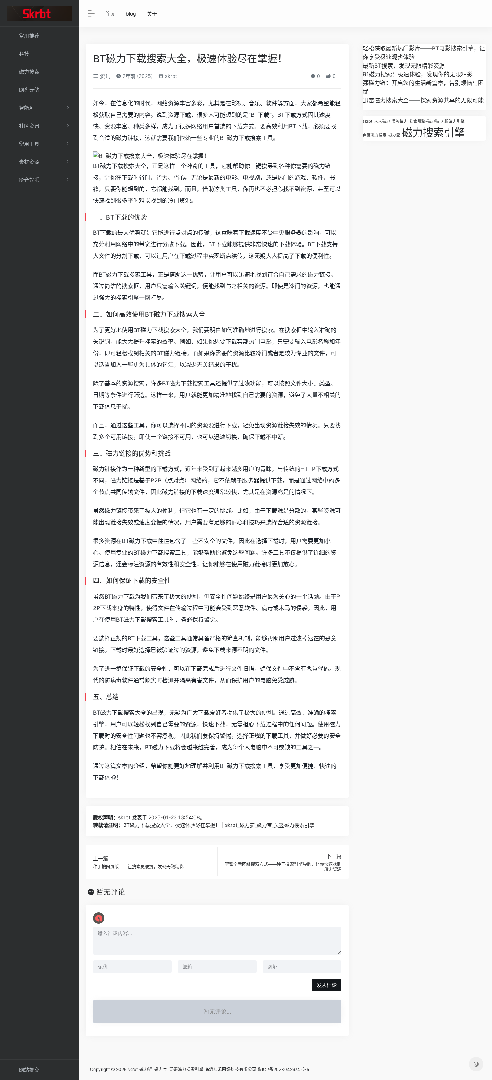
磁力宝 (394, 135)
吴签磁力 (400, 121)
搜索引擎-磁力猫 (424, 121)
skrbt (170, 76)
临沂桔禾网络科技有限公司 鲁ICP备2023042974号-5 (257, 1069)
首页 (110, 13)
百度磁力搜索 (374, 135)
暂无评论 (110, 892)
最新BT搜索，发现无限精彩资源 (404, 65)
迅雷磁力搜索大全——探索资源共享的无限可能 (423, 100)
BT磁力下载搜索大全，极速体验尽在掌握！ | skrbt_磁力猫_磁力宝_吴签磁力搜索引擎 (218, 825)
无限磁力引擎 (453, 121)
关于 (152, 13)
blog (131, 13)
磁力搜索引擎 (433, 132)
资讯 (104, 76)
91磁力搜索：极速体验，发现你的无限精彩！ (420, 74)
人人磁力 (382, 121)
